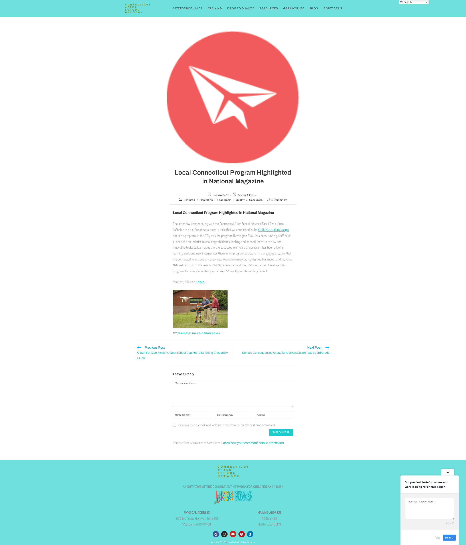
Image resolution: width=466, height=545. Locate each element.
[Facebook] (216, 534)
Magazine (209, 333)
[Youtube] (233, 534)
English (407, 2)
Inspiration (206, 200)
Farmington (184, 333)
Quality (240, 200)
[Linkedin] (250, 534)
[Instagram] (224, 534)
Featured (189, 200)
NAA (218, 333)
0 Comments (279, 200)
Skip (437, 537)
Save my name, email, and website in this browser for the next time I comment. (227, 425)
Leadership (224, 200)
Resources (255, 200)
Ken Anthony (221, 195)
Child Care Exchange (273, 230)
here (201, 282)
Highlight (197, 333)
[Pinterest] (241, 534)
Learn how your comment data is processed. (253, 443)
